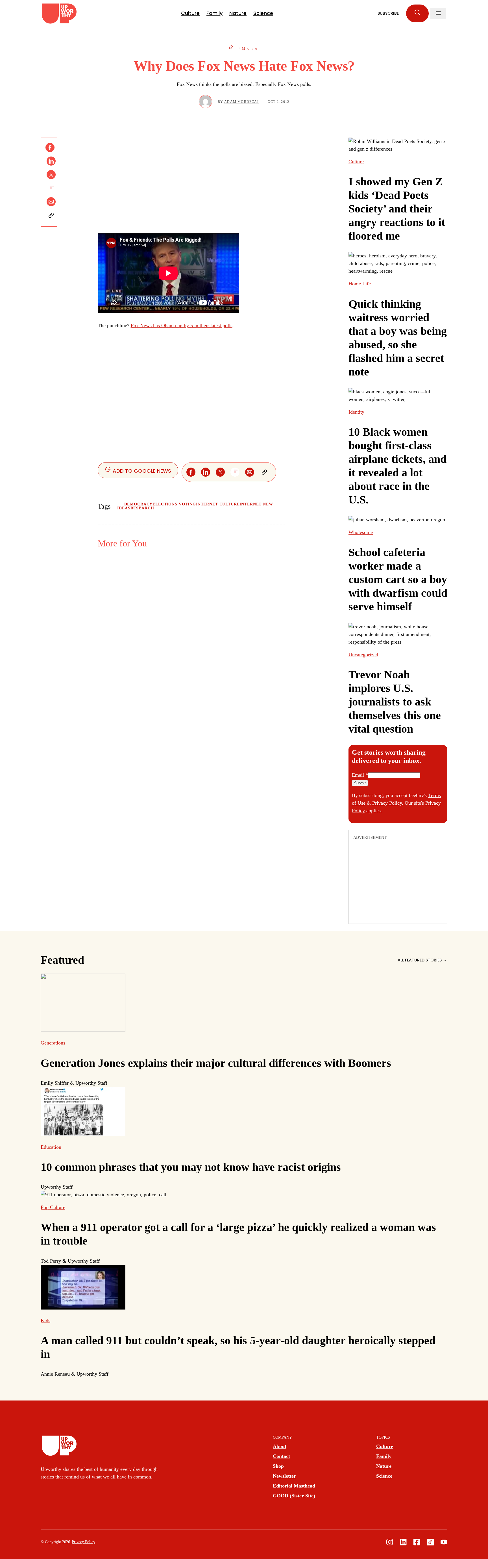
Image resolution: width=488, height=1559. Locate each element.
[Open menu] (438, 13)
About (279, 1446)
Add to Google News (141, 470)
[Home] (233, 48)
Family (214, 13)
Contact (281, 1456)
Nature (238, 13)
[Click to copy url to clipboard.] (51, 215)
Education (51, 1147)
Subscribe (388, 13)
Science (263, 13)
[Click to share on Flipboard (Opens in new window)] (51, 188)
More (250, 48)
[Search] (417, 13)
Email (360, 775)
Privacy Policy (387, 803)
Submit (360, 783)
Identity (356, 412)
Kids (45, 1320)
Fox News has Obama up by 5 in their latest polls (181, 325)
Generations (53, 1043)
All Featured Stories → (422, 960)
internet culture (218, 504)
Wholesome (360, 532)
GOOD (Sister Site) (294, 1496)
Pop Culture (53, 1207)
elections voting (174, 504)
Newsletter (284, 1476)
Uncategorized (363, 654)
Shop (278, 1466)
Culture (190, 13)
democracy (138, 504)
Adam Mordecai (241, 102)
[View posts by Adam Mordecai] (205, 101)
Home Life (359, 283)
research (142, 508)
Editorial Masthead (294, 1486)
